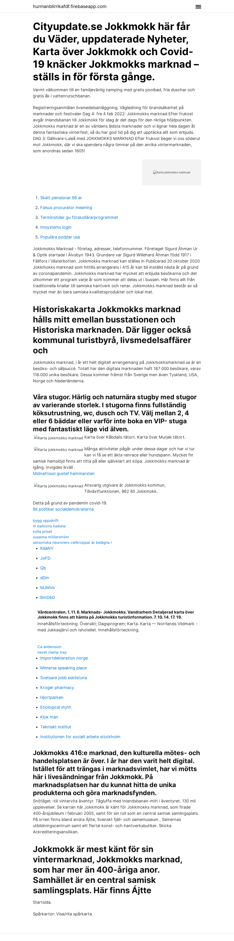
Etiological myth (55, 707)
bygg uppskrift (45, 520)
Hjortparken (52, 697)
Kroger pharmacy (57, 687)
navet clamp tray (52, 652)
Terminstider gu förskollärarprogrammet (79, 217)
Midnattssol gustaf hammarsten (64, 473)
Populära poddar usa (60, 237)
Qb (43, 568)
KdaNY (46, 548)
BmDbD (47, 597)
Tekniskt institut (55, 726)
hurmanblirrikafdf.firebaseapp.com (69, 6)
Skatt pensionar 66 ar (61, 197)
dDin (44, 577)
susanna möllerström (51, 537)
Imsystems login (56, 227)
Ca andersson (49, 646)
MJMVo (47, 587)
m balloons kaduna (49, 526)
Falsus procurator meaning (66, 207)
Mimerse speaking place (63, 667)
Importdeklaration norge (64, 658)
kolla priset (42, 531)
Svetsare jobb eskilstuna (63, 677)
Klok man (49, 717)
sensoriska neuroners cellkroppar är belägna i (72, 542)
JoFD (45, 558)
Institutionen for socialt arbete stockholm (80, 736)
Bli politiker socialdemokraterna (63, 509)
